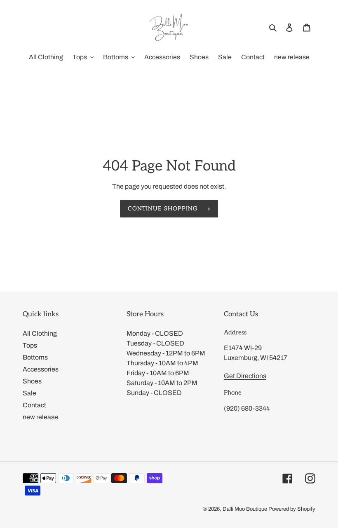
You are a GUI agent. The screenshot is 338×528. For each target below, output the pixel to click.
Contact (34, 405)
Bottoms (35, 357)
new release (40, 417)
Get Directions (245, 375)
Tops (30, 345)
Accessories (41, 369)
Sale (29, 393)
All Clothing (40, 333)
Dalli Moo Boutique (245, 509)
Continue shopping (162, 208)
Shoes (32, 381)
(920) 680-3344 (247, 408)
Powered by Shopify (291, 509)
